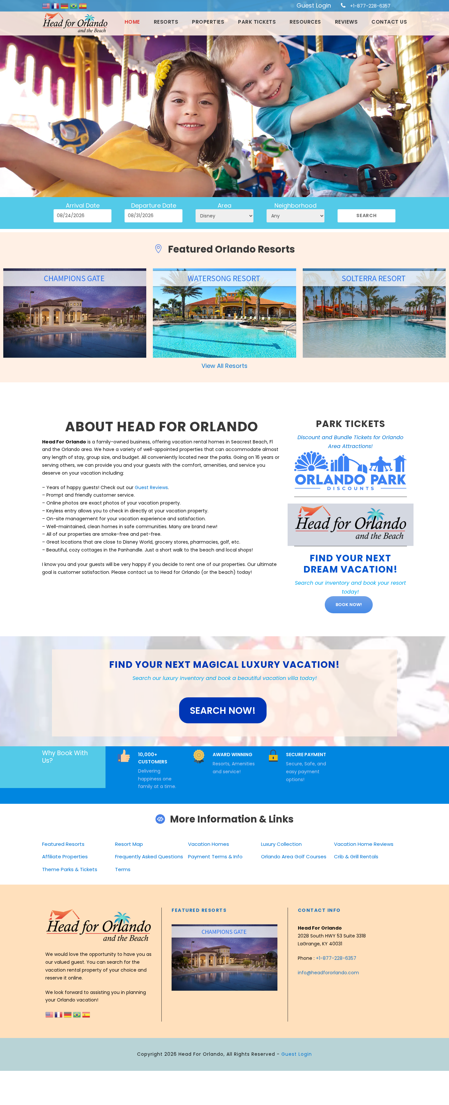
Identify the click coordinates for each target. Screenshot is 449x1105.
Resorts (166, 21)
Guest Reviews (151, 487)
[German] (65, 5)
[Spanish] (83, 5)
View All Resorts (224, 366)
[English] (46, 5)
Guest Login (313, 5)
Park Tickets (257, 21)
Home (132, 21)
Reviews (346, 21)
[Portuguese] (74, 5)
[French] (55, 5)
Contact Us (389, 21)
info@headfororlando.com (328, 972)
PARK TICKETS (350, 423)
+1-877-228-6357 (370, 6)
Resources (305, 21)
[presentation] (177, 957)
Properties (208, 21)
